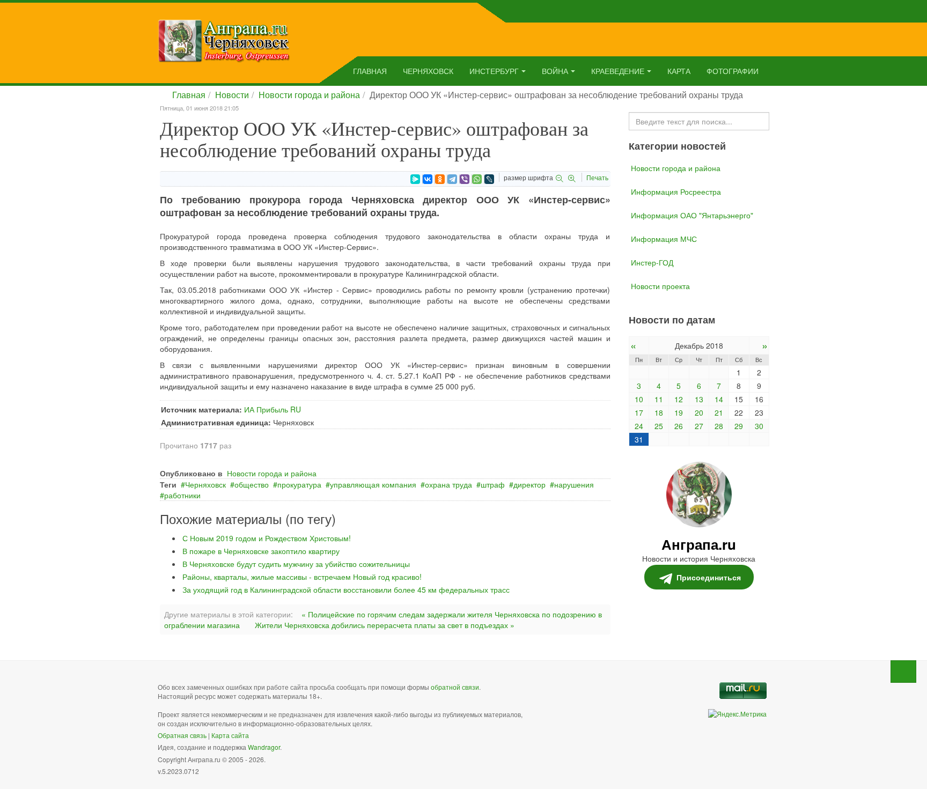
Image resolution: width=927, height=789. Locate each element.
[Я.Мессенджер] (415, 179)
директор (529, 484)
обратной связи (455, 686)
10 (639, 399)
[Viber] (464, 179)
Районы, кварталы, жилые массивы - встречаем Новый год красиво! (302, 576)
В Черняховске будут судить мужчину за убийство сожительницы (296, 563)
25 (658, 426)
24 (639, 426)
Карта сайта (230, 735)
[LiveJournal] (489, 179)
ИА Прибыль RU (272, 409)
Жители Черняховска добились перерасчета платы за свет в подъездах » (384, 625)
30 (759, 426)
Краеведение (617, 70)
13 (699, 399)
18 (658, 412)
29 (738, 426)
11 (658, 399)
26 (678, 426)
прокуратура (299, 484)
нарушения (574, 484)
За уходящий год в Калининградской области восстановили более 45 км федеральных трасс (346, 589)
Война (555, 70)
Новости (232, 95)
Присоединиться (708, 577)
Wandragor (264, 746)
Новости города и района (309, 95)
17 (639, 412)
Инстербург (494, 70)
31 (639, 439)
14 (719, 399)
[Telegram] (452, 179)
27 (699, 426)
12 (678, 399)
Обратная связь (182, 735)
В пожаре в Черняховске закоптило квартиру (261, 550)
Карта (678, 70)
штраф (493, 484)
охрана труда (448, 484)
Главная (370, 70)
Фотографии (733, 70)
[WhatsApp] (477, 179)
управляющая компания (373, 484)
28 (719, 426)
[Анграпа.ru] (224, 39)
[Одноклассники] (440, 179)
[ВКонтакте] (427, 179)
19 (678, 412)
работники (182, 495)
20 (699, 412)
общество (251, 484)
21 (719, 412)
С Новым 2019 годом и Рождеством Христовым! (266, 538)
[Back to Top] (903, 671)
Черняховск (428, 70)
